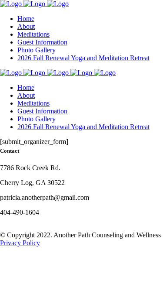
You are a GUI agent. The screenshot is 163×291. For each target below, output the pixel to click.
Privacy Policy (20, 242)
